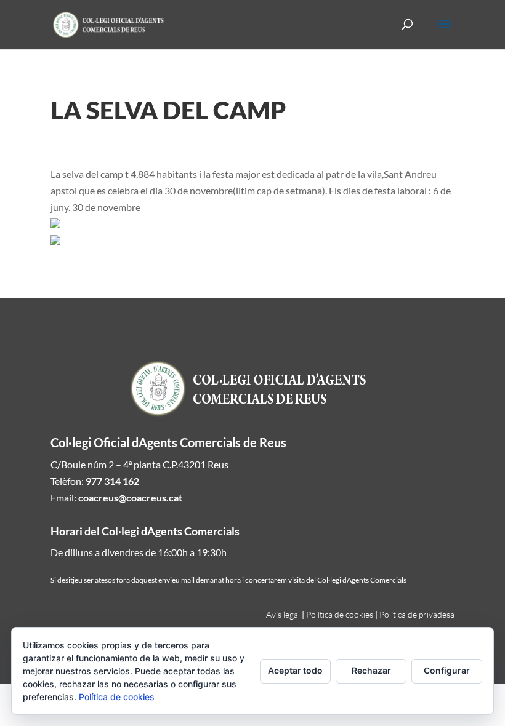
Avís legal (283, 614)
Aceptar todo (295, 670)
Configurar (447, 670)
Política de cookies (339, 614)
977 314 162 (112, 481)
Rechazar (371, 670)
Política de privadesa (416, 614)
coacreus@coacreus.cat (130, 497)
